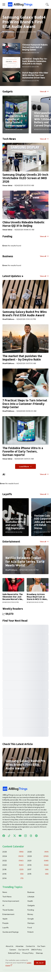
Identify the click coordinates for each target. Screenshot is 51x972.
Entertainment (8, 914)
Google (30, 919)
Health (30, 901)
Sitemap (39, 953)
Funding (30, 910)
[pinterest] (36, 835)
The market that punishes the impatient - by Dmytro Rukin (22, 357)
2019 (38, 865)
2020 (13, 865)
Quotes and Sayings (10, 932)
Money (30, 914)
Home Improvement (10, 901)
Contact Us (30, 946)
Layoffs (5, 927)
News (4, 892)
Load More (24, 466)
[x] (14, 835)
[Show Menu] (4, 4)
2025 (38, 852)
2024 (13, 856)
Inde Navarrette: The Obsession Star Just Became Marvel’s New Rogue (13, 597)
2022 (13, 861)
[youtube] (20, 835)
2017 (38, 869)
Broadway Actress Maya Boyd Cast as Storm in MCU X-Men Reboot (37, 597)
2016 (13, 874)
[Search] (47, 4)
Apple (4, 919)
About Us (9, 946)
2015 (38, 874)
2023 (38, 856)
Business (30, 892)
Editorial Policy (14, 953)
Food (29, 927)
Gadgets (31, 905)
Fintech (30, 932)
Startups (30, 923)
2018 (13, 869)
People (5, 923)
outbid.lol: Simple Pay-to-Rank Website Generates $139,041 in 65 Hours (34, 61)
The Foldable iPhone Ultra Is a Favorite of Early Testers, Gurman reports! (22, 451)
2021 (38, 861)
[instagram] (25, 835)
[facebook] (3, 835)
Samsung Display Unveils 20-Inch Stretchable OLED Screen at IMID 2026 (25, 178)
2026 (13, 852)
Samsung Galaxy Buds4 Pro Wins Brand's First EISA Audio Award (24, 313)
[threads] (31, 835)
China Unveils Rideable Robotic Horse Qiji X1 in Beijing (23, 224)
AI (3, 905)
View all (43, 91)
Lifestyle (30, 896)
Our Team (41, 946)
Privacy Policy (27, 953)
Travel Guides (7, 910)
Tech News (6, 896)
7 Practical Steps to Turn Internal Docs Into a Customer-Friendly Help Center (24, 404)
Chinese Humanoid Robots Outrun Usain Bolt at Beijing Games (35, 47)
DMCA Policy (36, 950)
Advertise (19, 946)
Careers (12, 950)
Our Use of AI (23, 950)
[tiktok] (9, 835)
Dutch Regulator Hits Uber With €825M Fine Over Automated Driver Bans (35, 75)
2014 (13, 878)
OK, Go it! (40, 963)
